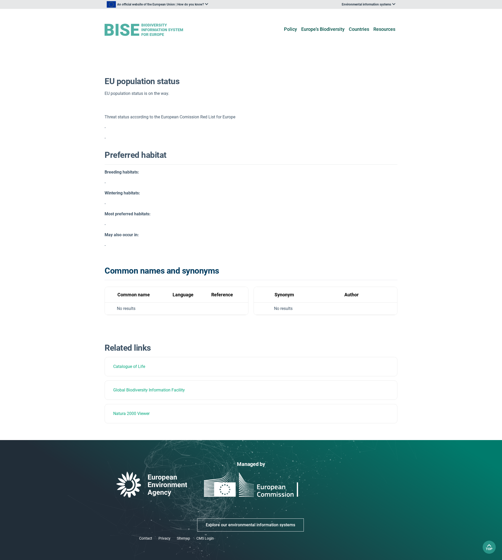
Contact (145, 538)
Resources (384, 29)
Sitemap (183, 538)
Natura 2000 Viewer (131, 413)
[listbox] (157, 4)
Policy (290, 29)
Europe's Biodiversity (323, 29)
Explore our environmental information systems (250, 524)
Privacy (164, 538)
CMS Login (205, 538)
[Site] (152, 29)
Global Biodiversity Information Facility (149, 390)
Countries (359, 29)
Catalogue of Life (129, 366)
